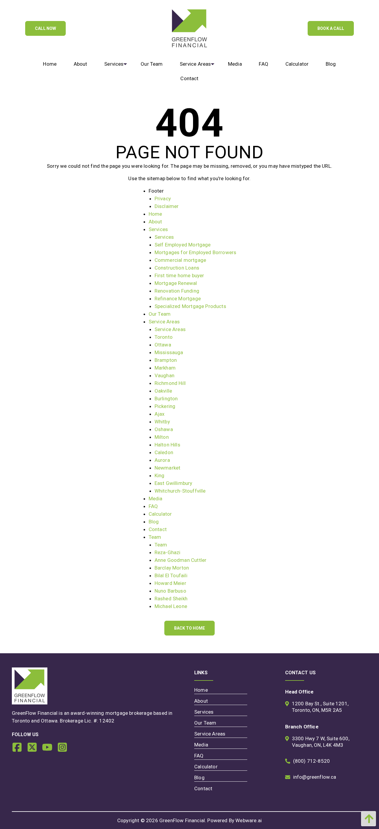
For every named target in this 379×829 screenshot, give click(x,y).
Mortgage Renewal (176, 283)
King (160, 475)
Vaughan (164, 375)
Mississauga (169, 352)
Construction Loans (177, 268)
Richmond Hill (170, 383)
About (155, 222)
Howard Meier (170, 583)
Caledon (164, 452)
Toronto (164, 337)
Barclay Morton (172, 568)
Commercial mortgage (180, 260)
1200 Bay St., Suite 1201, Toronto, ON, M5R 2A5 (320, 707)
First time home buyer (179, 275)
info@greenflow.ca (314, 777)
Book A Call (330, 28)
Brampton (166, 360)
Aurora (162, 460)
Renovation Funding (177, 291)
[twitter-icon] (34, 749)
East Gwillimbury (173, 483)
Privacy (163, 198)
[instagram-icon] (64, 749)
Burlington (166, 398)
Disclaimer (167, 206)
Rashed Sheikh (171, 598)
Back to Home (189, 628)
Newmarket (168, 468)
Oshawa (164, 429)
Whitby (162, 422)
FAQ (153, 506)
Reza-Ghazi (168, 552)
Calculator (160, 514)
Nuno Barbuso (170, 591)
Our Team (160, 314)
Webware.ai (248, 820)
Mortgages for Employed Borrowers (195, 252)
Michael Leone (171, 606)
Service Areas (164, 322)
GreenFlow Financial (182, 820)
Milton (162, 437)
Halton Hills (167, 445)
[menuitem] (50, 64)
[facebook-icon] (19, 749)
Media (156, 498)
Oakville (163, 391)
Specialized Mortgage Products (190, 306)
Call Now (45, 28)
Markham (165, 368)
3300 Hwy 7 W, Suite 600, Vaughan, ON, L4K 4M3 (320, 742)
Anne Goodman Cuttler (180, 560)
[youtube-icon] (49, 749)
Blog (154, 522)
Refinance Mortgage (178, 298)
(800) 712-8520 (311, 761)
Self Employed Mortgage (183, 245)
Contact (158, 529)
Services (158, 229)
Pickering (165, 406)
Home (155, 214)
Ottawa (163, 345)
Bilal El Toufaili (171, 575)
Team (155, 537)
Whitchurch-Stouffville (180, 491)
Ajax (160, 414)
